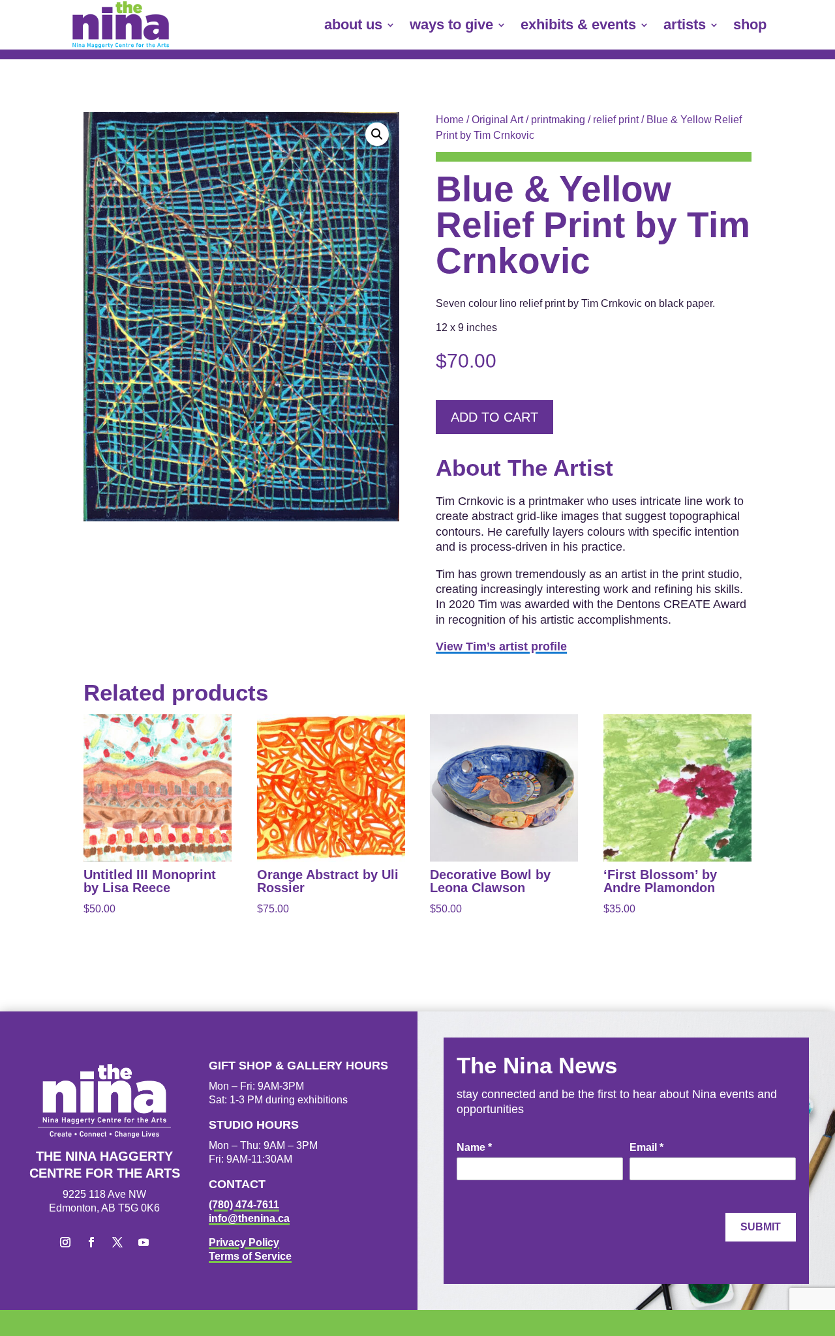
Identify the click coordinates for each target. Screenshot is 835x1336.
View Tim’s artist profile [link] (501, 646)
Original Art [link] (497, 119)
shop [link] (750, 24)
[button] (377, 134)
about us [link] (353, 24)
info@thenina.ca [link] (249, 1218)
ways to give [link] (451, 24)
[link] (120, 24)
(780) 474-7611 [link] (244, 1204)
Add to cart (494, 417)
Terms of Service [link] (250, 1256)
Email (646, 1147)
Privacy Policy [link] (244, 1242)
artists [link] (684, 24)
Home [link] (450, 119)
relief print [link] (616, 119)
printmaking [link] (558, 119)
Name (474, 1147)
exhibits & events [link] (578, 24)
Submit (760, 1226)
